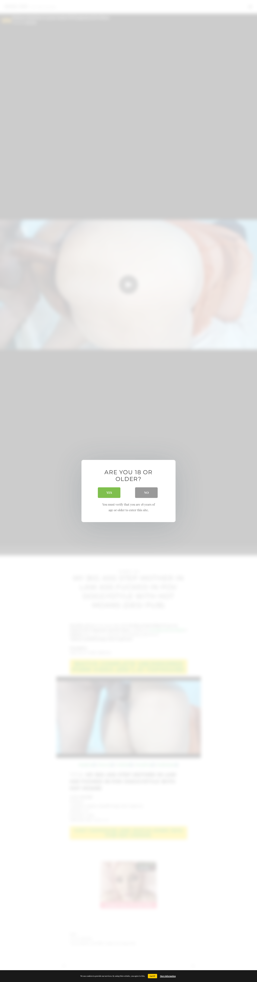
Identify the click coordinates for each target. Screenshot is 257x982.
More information (168, 976)
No (146, 492)
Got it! (152, 976)
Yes (109, 492)
